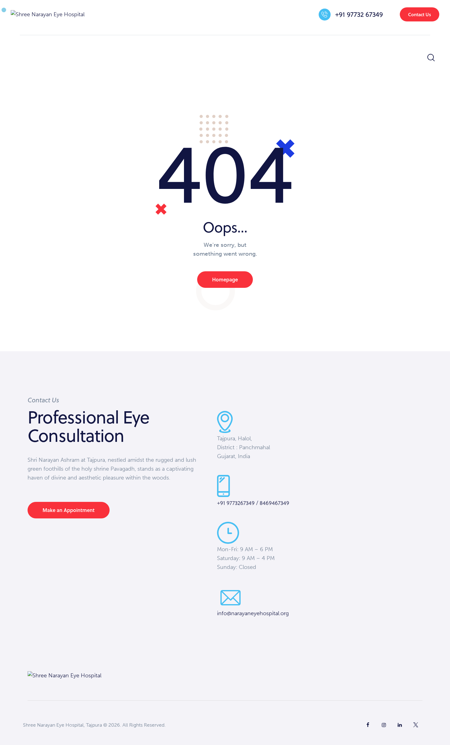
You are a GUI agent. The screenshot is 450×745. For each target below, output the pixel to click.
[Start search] (430, 58)
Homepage (225, 279)
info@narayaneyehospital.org (253, 613)
